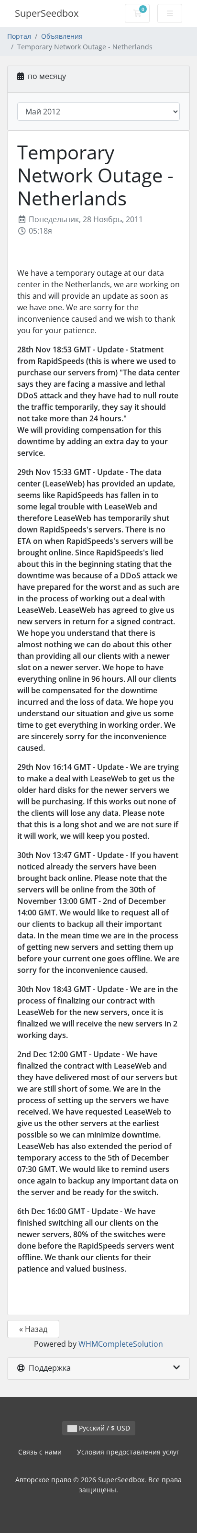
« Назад (33, 1329)
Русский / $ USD (103, 1427)
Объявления (62, 36)
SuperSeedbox (46, 13)
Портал (19, 36)
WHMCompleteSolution (120, 1344)
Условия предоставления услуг (128, 1451)
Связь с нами (40, 1451)
